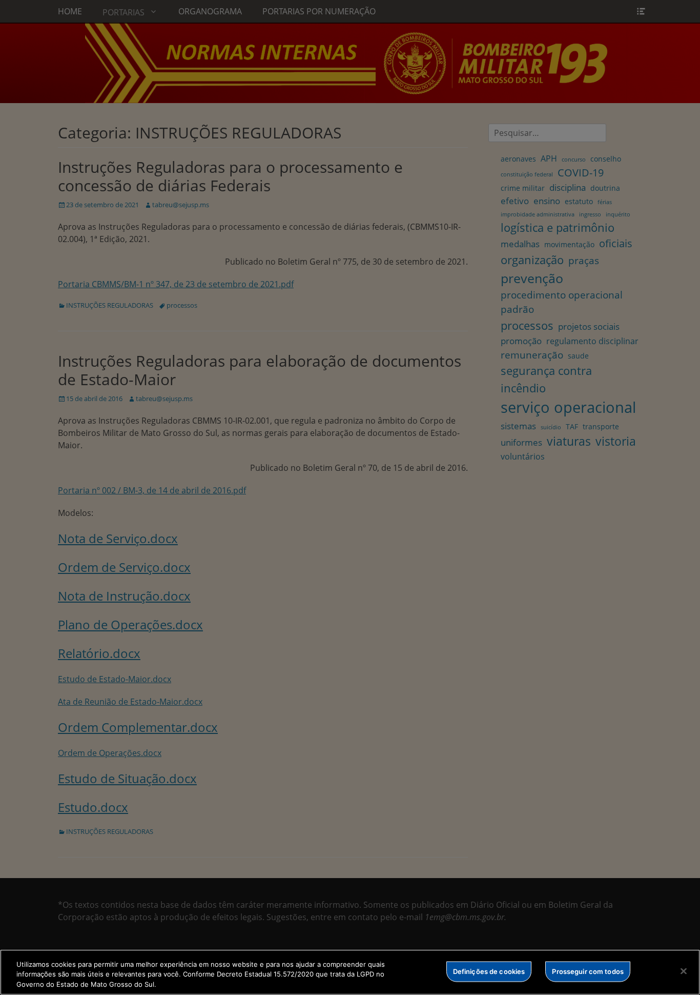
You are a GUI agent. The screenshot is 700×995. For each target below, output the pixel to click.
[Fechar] (683, 971)
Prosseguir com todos (588, 971)
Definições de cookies (489, 971)
